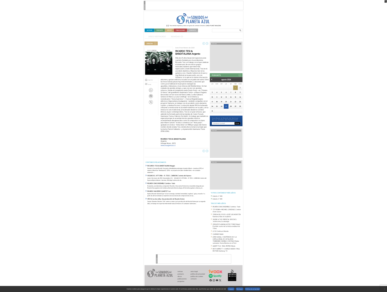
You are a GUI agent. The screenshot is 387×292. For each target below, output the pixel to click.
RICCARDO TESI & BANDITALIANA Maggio (161, 166)
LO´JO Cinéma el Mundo (221, 231)
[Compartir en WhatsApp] (151, 90)
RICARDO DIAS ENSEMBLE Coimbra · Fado (161, 183)
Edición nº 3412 (217, 196)
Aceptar (231, 289)
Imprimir (150, 80)
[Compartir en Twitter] (151, 102)
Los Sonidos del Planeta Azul (193, 19)
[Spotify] (215, 276)
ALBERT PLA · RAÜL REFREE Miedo (224, 246)
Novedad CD (177, 36)
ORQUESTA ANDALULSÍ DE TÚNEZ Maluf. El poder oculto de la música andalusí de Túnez (226, 226)
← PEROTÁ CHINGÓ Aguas (203, 43)
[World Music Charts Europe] (232, 275)
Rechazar (240, 289)
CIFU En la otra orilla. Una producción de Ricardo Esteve (166, 199)
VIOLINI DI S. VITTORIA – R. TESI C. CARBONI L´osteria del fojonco (169, 175)
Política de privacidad (252, 289)
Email (149, 84)
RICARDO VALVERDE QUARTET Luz (159, 191)
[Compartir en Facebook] (151, 96)
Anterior (212, 79)
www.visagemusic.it (168, 145)
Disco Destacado (157, 36)
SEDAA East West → (207, 43)
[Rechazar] (384, 289)
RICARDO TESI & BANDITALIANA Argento (187, 52)
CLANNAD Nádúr (218, 234)
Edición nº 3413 (217, 199)
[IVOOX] (215, 271)
